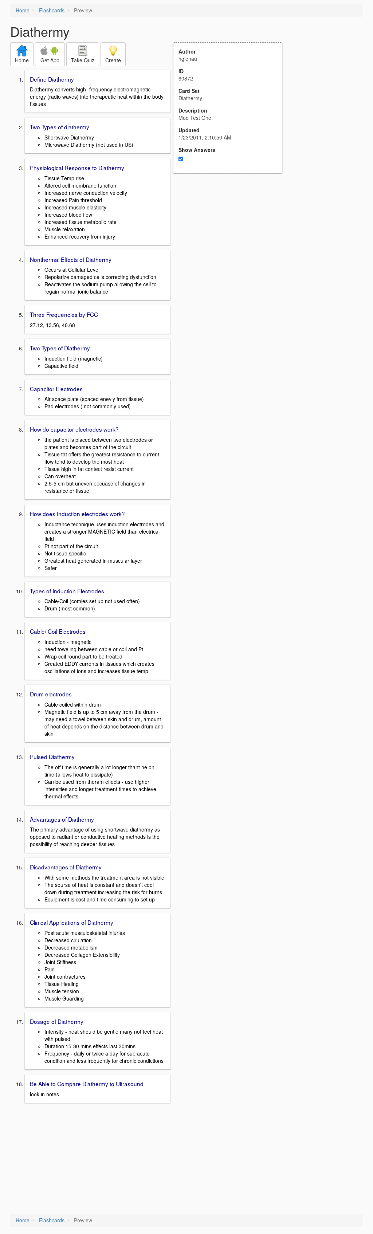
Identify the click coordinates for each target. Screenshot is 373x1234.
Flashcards (51, 10)
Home (23, 10)
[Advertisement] (231, 245)
